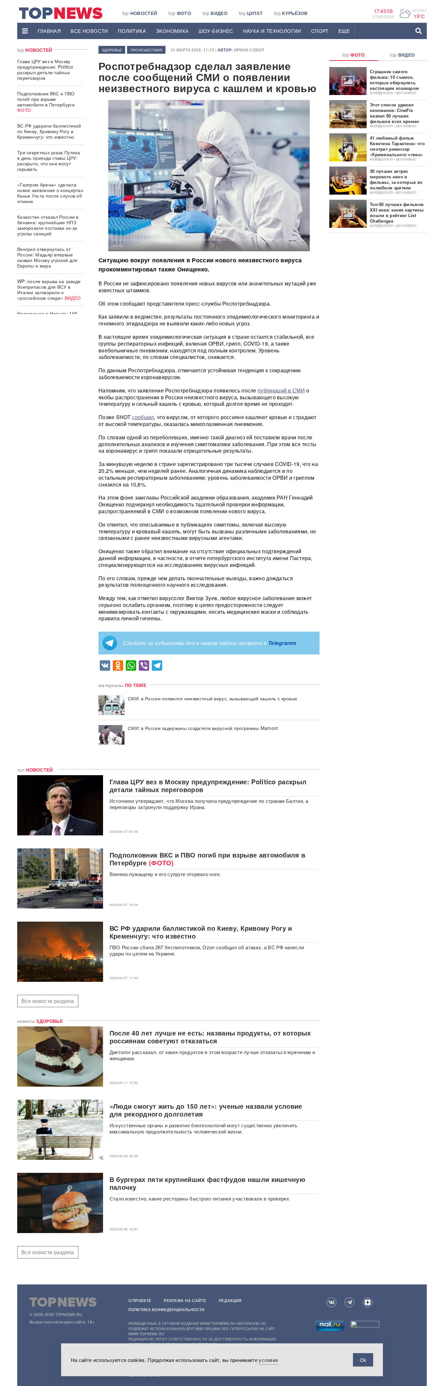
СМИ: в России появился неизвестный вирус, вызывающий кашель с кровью (212, 698)
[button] (25, 31)
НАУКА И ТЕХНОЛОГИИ (272, 30)
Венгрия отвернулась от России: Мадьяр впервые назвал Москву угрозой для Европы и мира (47, 257)
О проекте (139, 1300)
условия (268, 1359)
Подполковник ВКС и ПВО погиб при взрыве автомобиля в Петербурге (46, 101)
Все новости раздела (47, 1001)
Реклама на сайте (185, 1300)
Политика (132, 30)
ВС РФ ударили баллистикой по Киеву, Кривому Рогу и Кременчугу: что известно (49, 131)
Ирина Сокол (249, 50)
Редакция (230, 1300)
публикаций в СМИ (281, 390)
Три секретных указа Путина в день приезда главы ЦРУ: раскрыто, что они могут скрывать (48, 160)
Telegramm (282, 643)
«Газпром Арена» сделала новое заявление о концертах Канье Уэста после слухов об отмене (50, 192)
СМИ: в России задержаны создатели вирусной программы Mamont (203, 728)
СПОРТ (320, 30)
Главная (49, 30)
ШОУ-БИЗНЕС (216, 30)
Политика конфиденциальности (166, 1309)
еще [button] (344, 30)
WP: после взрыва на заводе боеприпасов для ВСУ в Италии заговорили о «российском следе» (49, 289)
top (139, 13)
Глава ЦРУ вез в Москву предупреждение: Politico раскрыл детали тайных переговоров (45, 69)
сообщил (143, 417)
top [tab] (353, 54)
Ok (363, 1359)
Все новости (89, 30)
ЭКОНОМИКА (172, 30)
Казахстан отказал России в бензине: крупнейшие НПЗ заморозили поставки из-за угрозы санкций (48, 225)
